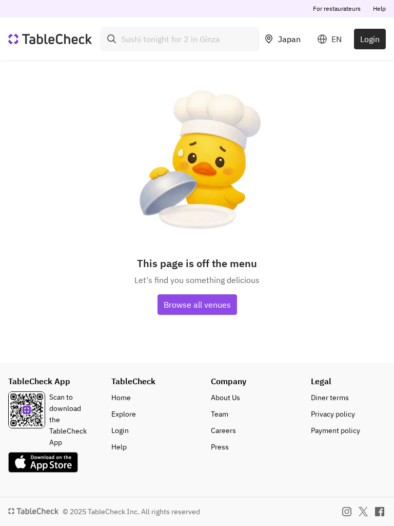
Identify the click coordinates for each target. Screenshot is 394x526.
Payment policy (335, 430)
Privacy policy (333, 414)
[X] (363, 511)
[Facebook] (379, 511)
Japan (289, 39)
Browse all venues (197, 304)
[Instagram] (347, 511)
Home (121, 397)
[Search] (112, 39)
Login (370, 39)
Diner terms (330, 397)
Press (220, 447)
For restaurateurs (337, 8)
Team (219, 414)
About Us (225, 397)
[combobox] (180, 39)
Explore (123, 414)
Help (379, 8)
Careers (223, 430)
